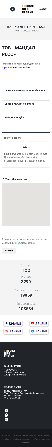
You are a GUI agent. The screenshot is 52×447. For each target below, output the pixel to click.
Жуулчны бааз (35, 27)
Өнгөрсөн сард (26, 303)
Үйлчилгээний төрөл (14, 372)
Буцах (10, 250)
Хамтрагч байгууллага (15, 375)
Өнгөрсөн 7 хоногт (26, 290)
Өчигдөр (26, 276)
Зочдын (26, 265)
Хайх (44, 9)
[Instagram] (6, 415)
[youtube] (6, 420)
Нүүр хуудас (15, 27)
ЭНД (17, 243)
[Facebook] (6, 411)
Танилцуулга (10, 370)
